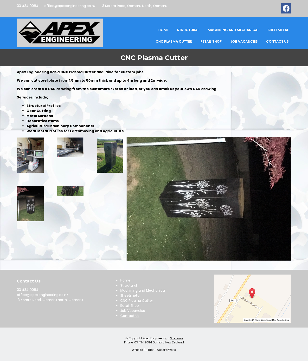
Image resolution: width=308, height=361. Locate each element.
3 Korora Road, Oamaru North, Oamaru (134, 5)
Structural (188, 29)
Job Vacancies (244, 41)
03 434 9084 (27, 5)
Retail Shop (211, 41)
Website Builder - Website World (154, 350)
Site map (176, 338)
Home (163, 29)
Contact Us (277, 41)
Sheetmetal (278, 29)
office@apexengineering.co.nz (70, 5)
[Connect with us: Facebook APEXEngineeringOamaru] (286, 9)
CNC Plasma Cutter (174, 41)
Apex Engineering (155, 338)
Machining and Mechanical (233, 29)
